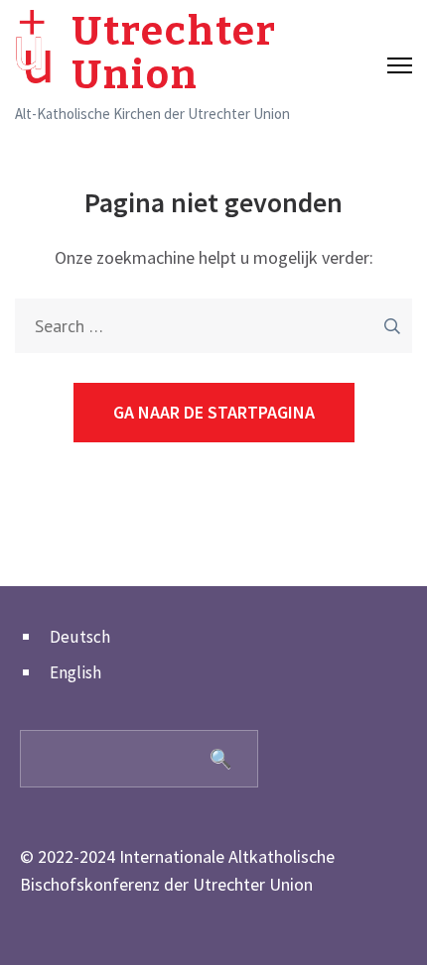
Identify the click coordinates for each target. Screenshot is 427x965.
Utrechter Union (174, 53)
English (75, 672)
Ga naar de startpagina (214, 412)
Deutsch (80, 637)
